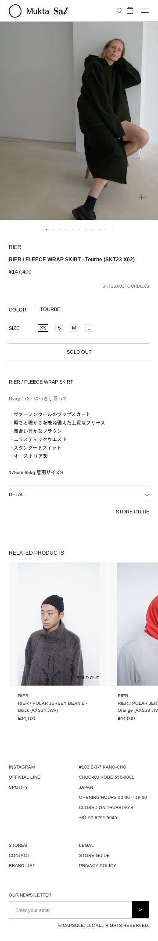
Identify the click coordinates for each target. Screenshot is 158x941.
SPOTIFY (18, 787)
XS (43, 327)
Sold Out (79, 352)
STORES (18, 845)
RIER (15, 247)
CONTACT (19, 855)
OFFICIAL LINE (24, 777)
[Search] (119, 10)
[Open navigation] (145, 11)
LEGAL (86, 845)
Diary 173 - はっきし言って (38, 398)
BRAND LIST (22, 865)
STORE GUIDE (132, 511)
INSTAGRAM (22, 767)
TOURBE (50, 309)
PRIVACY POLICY (97, 865)
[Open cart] (130, 11)
